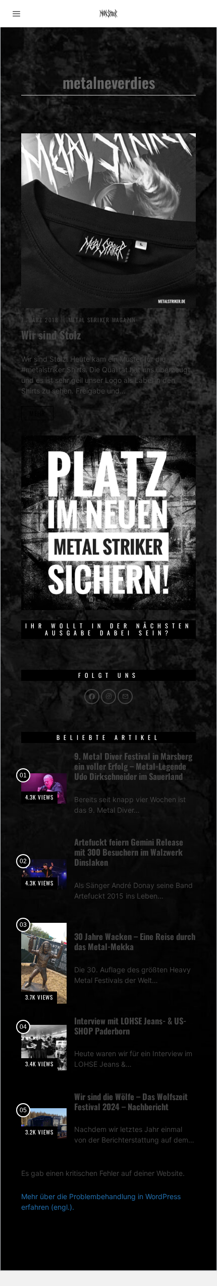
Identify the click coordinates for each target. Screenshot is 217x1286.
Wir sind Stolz (51, 334)
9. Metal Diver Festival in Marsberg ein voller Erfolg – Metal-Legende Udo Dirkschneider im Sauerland (133, 766)
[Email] (125, 696)
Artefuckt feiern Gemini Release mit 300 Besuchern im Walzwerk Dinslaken (128, 851)
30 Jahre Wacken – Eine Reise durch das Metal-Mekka (134, 941)
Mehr (37, 413)
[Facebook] (91, 696)
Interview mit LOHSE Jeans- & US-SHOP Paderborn (130, 1025)
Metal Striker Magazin (102, 320)
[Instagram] (108, 696)
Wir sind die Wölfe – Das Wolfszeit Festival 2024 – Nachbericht (131, 1101)
